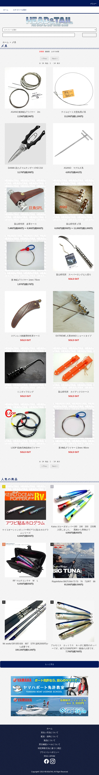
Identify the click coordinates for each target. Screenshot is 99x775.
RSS (46, 756)
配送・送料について (49, 736)
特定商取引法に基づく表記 (49, 748)
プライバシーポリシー (49, 752)
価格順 (47, 51)
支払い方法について (49, 732)
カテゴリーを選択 (19, 10)
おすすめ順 (55, 51)
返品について (49, 740)
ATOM (52, 756)
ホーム (5, 10)
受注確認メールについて (49, 744)
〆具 (13, 42)
